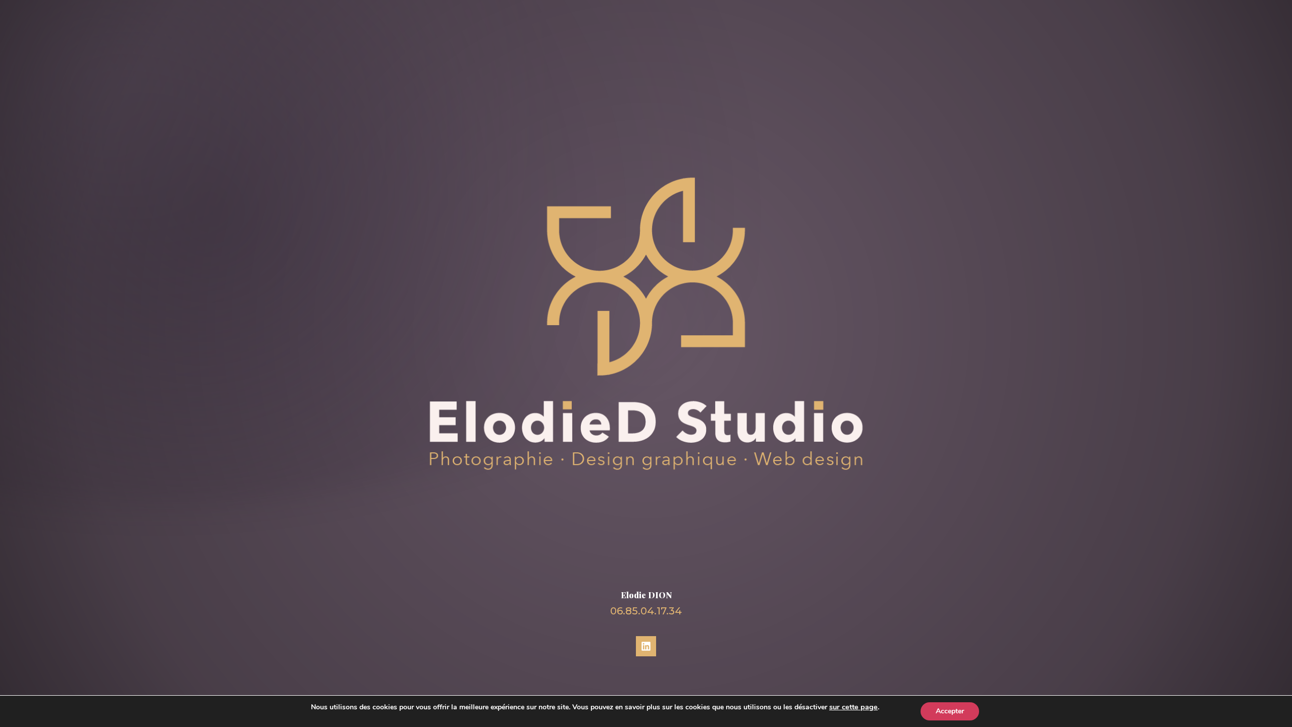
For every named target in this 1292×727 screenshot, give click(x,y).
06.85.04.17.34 (646, 611)
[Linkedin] (646, 646)
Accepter (950, 711)
